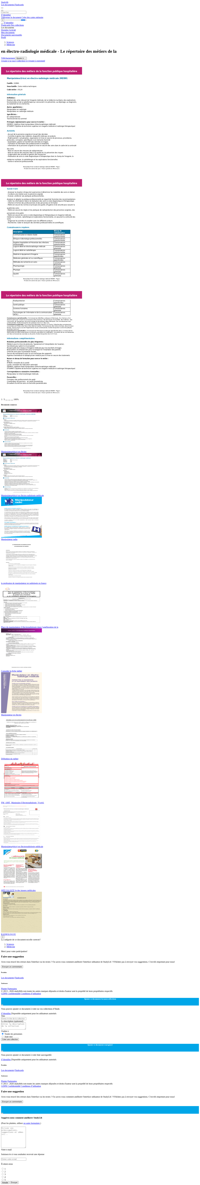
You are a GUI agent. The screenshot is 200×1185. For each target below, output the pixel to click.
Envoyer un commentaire (12, 967)
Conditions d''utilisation (31, 993)
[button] (6, 400)
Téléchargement (8, 58)
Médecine (11, 44)
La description (12, 1021)
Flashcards (19, 5)
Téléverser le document (11, 17)
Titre (3, 1016)
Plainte (4, 989)
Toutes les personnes (13, 1034)
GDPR (4, 993)
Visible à (5, 1031)
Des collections (17, 25)
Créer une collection (10, 1039)
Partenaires (12, 989)
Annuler (5, 1182)
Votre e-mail (6, 1149)
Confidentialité (14, 993)
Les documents (8, 5)
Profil (3, 37)
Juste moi (8, 1036)
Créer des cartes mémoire (32, 17)
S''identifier (6, 15)
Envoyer (14, 1182)
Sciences (10, 42)
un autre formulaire (31, 1123)
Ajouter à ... (21, 58)
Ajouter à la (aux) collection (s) (14, 61)
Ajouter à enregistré (36, 61)
